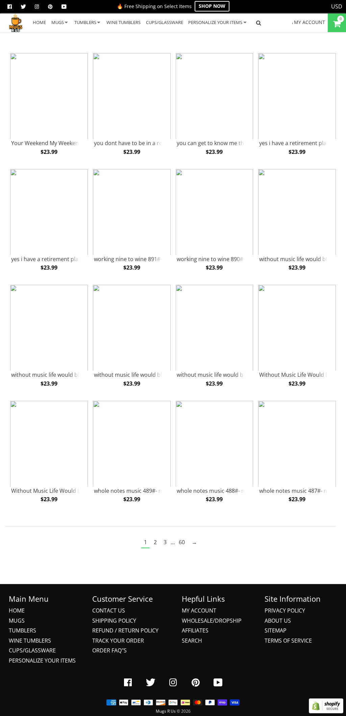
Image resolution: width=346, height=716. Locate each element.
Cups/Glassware (32, 650)
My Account (199, 610)
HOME (39, 22)
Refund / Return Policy (125, 630)
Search (192, 640)
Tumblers (22, 630)
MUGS (57, 22)
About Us (278, 620)
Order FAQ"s (109, 650)
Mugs (17, 620)
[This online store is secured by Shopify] (326, 711)
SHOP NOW (212, 6)
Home (17, 610)
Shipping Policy (114, 620)
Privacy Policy (285, 610)
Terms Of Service (288, 640)
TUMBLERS (85, 22)
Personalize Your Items (42, 660)
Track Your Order (118, 640)
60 (182, 542)
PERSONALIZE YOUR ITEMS (215, 22)
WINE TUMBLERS (123, 22)
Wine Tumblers (30, 640)
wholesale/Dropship (212, 620)
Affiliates (195, 630)
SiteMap (276, 630)
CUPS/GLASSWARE (164, 22)
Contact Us (108, 610)
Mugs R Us (166, 711)
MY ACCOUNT (309, 22)
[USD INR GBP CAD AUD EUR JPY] (337, 7)
